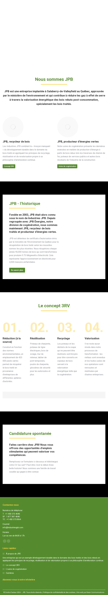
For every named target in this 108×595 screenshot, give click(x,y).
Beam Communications (95, 592)
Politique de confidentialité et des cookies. (59, 592)
